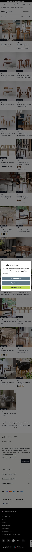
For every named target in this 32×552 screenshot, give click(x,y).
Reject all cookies (16, 283)
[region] (16, 276)
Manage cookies (16, 278)
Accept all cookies (16, 287)
